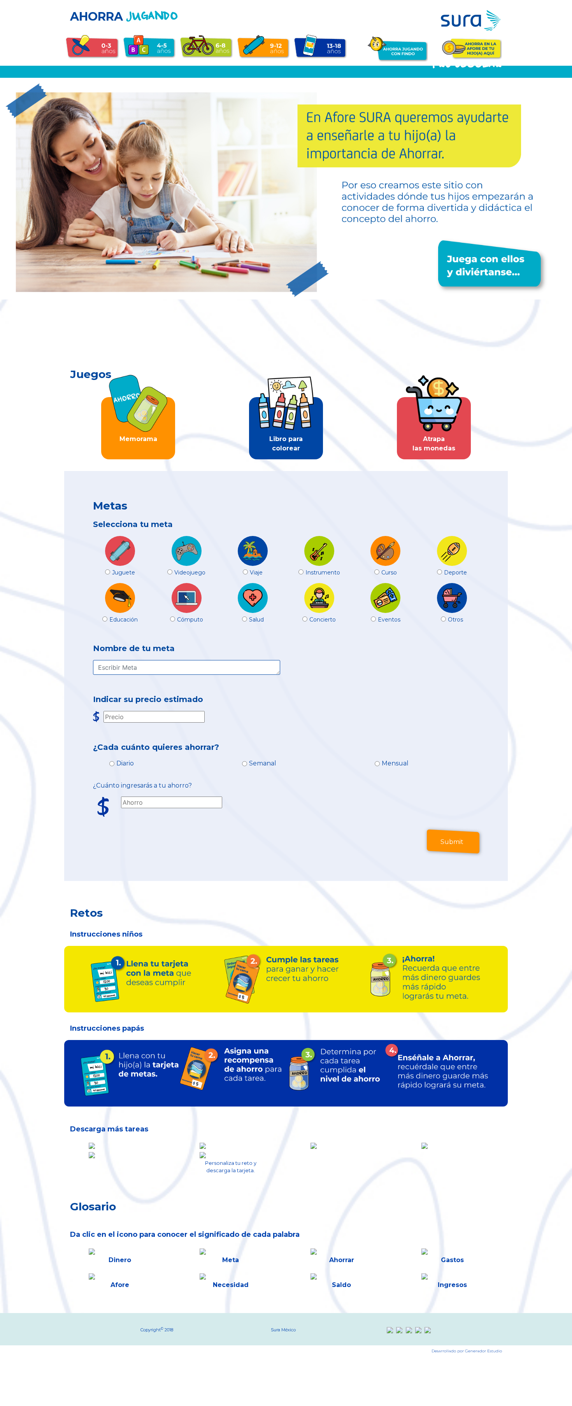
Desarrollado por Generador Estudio (467, 1350)
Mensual (395, 763)
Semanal (262, 763)
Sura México (283, 1329)
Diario (125, 763)
